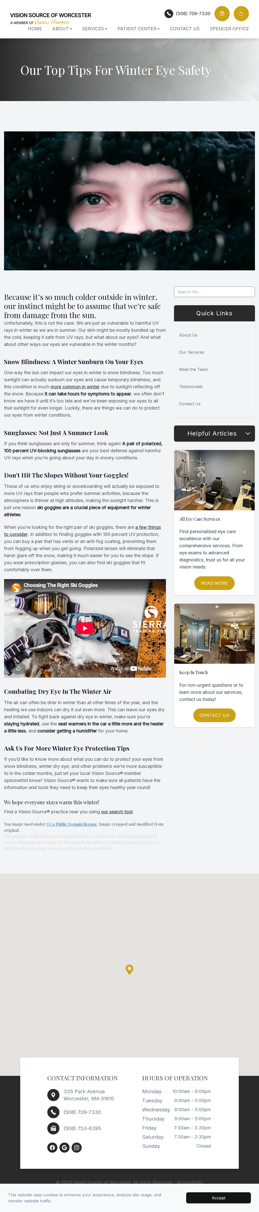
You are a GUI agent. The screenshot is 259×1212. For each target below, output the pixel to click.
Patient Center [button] (136, 28)
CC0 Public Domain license (71, 824)
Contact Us (185, 28)
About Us (188, 335)
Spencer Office (229, 28)
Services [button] (93, 28)
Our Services (191, 352)
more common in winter (75, 386)
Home (35, 28)
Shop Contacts (244, 10)
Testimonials (191, 386)
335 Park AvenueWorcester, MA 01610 (88, 1095)
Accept (218, 1197)
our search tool (117, 811)
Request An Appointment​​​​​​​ (228, 10)
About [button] (60, 28)
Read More (214, 583)
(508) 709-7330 (193, 13)
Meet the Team (193, 369)
